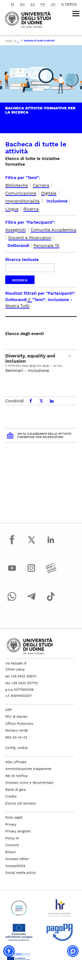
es (32, 4)
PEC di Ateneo (16, 717)
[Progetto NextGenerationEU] (19, 934)
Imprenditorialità (22, 201)
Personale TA (46, 245)
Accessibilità (15, 866)
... (18, 41)
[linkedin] (51, 544)
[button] (9, 951)
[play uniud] (51, 572)
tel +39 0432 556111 (20, 676)
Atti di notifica (16, 776)
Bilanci (10, 852)
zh (53, 4)
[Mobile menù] (75, 13)
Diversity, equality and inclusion (30, 358)
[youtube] (12, 572)
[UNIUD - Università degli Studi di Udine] (27, 19)
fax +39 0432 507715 (21, 683)
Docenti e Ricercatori (29, 237)
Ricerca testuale (22, 259)
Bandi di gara (15, 789)
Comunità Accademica (53, 229)
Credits (11, 796)
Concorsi (12, 845)
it (12, 4)
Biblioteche (16, 185)
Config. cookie (16, 748)
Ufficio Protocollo (19, 724)
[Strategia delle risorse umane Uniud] (59, 909)
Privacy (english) (18, 831)
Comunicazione (20, 193)
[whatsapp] (12, 600)
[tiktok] (51, 600)
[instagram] (31, 572)
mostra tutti (17, 305)
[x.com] (31, 544)
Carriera (41, 185)
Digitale (48, 193)
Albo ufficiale (15, 762)
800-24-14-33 (16, 737)
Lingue (12, 208)
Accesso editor (17, 859)
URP (8, 710)
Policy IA (12, 838)
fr (42, 4)
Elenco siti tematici (20, 803)
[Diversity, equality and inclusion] (69, 356)
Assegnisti (15, 229)
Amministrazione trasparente (28, 769)
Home (8, 40)
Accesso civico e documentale (29, 782)
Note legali (14, 817)
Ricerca (31, 208)
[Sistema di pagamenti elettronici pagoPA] (59, 934)
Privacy (10, 824)
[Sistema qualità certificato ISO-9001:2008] (19, 909)
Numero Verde (16, 730)
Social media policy (20, 873)
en (22, 4)
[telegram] (31, 600)
